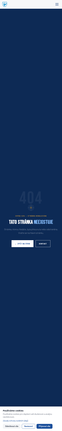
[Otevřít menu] (57, 4)
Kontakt (43, 243)
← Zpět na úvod (22, 243)
